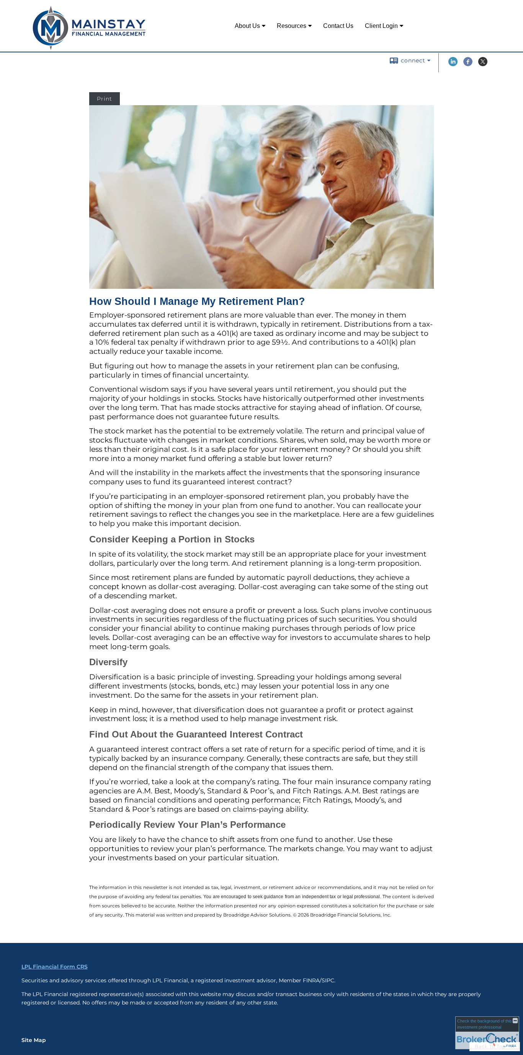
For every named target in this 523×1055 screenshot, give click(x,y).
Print (104, 98)
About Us (247, 26)
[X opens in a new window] (482, 64)
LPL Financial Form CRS (54, 966)
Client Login (381, 26)
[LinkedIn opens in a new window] (453, 64)
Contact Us (338, 26)
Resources (291, 26)
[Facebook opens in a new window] (467, 64)
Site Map (33, 1040)
